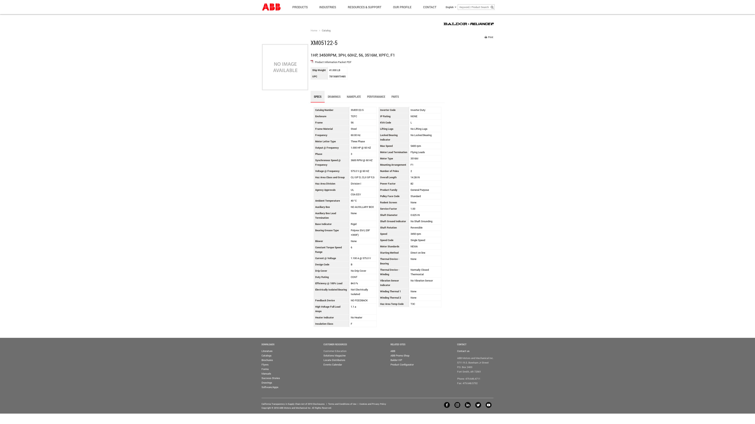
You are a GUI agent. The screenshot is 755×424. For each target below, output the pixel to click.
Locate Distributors (334, 360)
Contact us (463, 351)
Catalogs (266, 355)
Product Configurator (402, 364)
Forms (265, 369)
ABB (392, 351)
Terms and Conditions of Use (342, 403)
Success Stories (270, 378)
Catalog (326, 30)
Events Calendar (332, 364)
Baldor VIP (396, 360)
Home (314, 30)
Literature (267, 351)
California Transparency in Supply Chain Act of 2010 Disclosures (293, 403)
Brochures (267, 360)
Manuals (266, 373)
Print (490, 37)
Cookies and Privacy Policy (372, 403)
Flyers (265, 364)
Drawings (266, 382)
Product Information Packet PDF (333, 62)
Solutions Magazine (334, 355)
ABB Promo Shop (399, 355)
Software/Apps (269, 387)
